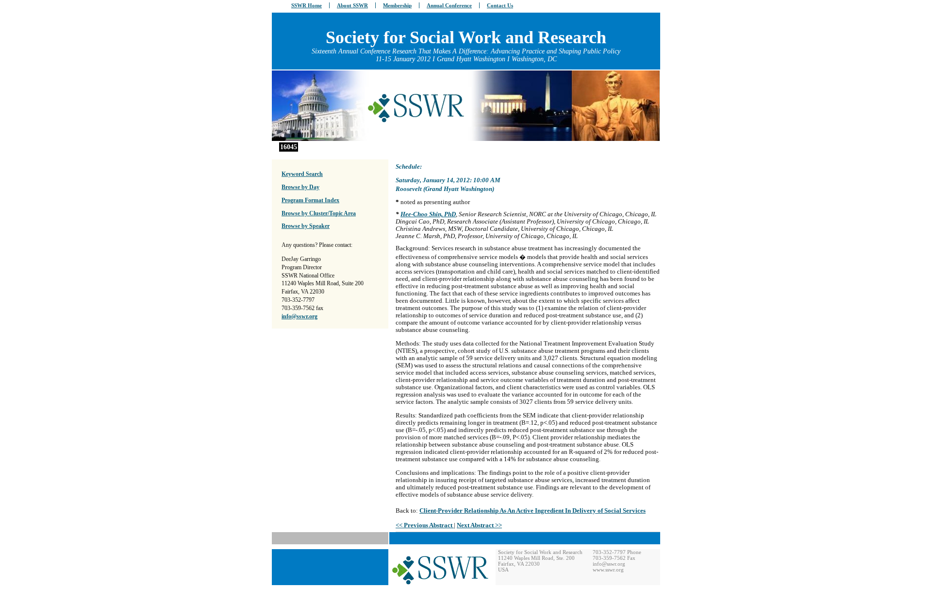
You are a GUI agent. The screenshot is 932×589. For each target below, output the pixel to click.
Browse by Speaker (306, 226)
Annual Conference (449, 5)
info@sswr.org (299, 316)
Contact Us (500, 5)
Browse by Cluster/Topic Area (319, 213)
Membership (397, 5)
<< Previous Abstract (425, 525)
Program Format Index (310, 200)
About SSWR (352, 5)
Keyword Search (302, 174)
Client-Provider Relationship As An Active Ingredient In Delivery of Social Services (532, 510)
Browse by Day (300, 187)
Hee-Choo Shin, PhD (428, 214)
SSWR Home (306, 5)
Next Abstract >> (479, 525)
